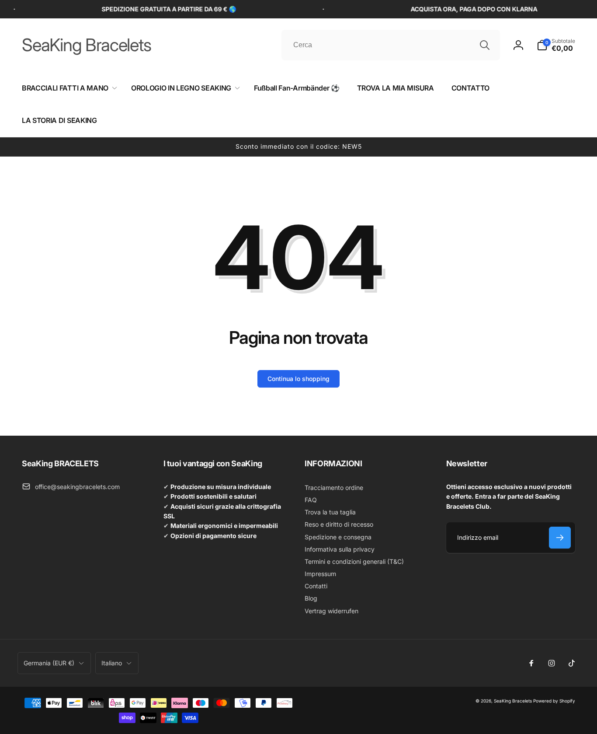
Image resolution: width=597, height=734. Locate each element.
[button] (556, 45)
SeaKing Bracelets (513, 700)
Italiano (111, 663)
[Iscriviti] (560, 538)
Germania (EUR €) (49, 663)
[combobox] (390, 45)
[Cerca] (484, 45)
